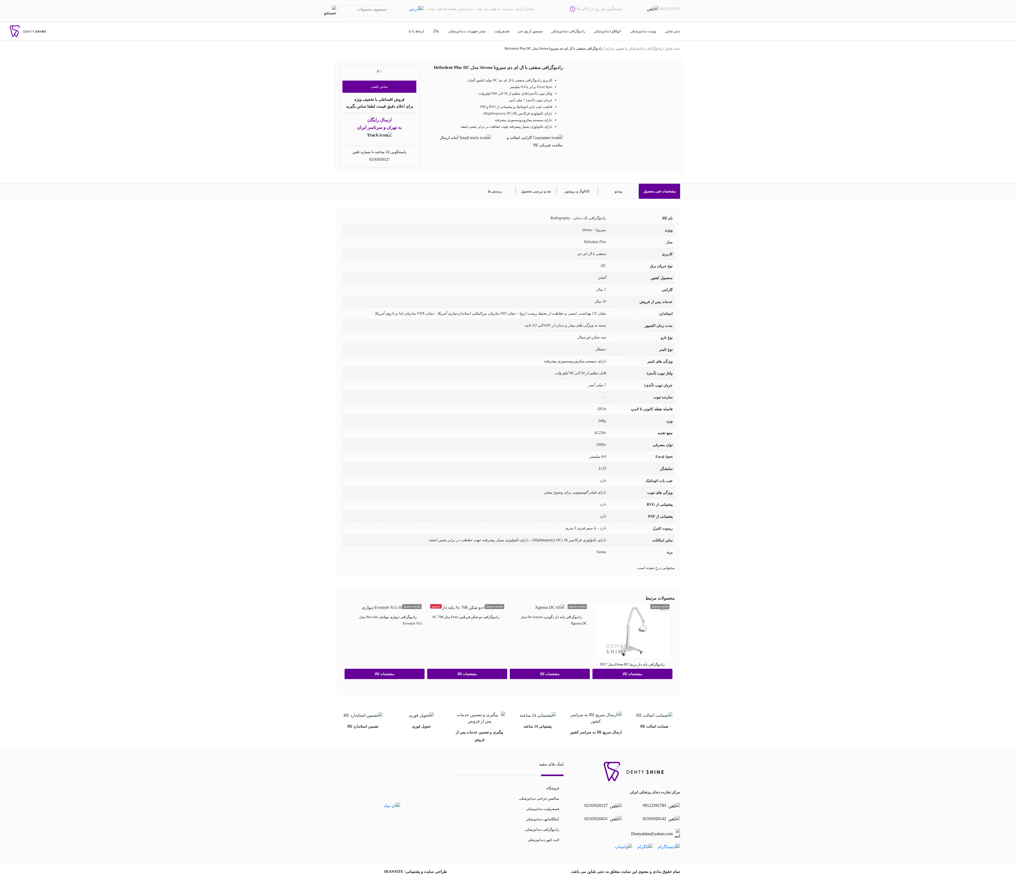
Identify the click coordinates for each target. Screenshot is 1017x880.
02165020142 (655, 818)
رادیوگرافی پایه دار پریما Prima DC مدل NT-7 (632, 664)
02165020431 (597, 818)
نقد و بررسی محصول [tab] (536, 191)
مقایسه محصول (659, 606)
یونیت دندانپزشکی (643, 31)
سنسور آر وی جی (530, 31)
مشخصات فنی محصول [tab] (659, 191)
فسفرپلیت (501, 31)
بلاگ (436, 31)
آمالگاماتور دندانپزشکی (542, 819)
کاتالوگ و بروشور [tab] (577, 191)
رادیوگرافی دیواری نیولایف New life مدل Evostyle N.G (390, 620)
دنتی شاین (672, 31)
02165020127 (379, 159)
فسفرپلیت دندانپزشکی (542, 809)
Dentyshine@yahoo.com (652, 833)
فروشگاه (552, 788)
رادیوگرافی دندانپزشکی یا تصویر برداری (633, 48)
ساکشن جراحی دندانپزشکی (539, 798)
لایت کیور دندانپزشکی (543, 840)
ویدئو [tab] (618, 191)
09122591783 (655, 805)
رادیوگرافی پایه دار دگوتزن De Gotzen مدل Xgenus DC (554, 620)
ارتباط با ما (416, 31)
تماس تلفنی (379, 87)
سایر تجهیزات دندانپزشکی (467, 31)
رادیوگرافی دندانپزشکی (568, 31)
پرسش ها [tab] (495, 191)
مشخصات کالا (632, 674)
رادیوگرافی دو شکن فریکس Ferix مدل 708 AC (465, 617)
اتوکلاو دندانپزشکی (607, 31)
